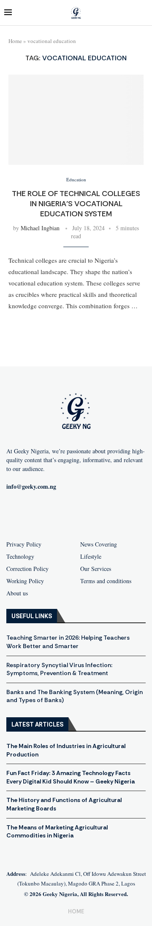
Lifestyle (90, 557)
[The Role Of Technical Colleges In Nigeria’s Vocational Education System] (76, 119)
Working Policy (25, 581)
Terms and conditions (105, 581)
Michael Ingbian (40, 228)
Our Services (95, 569)
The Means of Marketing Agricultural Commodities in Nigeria (57, 832)
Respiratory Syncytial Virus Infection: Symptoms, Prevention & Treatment (59, 669)
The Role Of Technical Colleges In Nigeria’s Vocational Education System (76, 203)
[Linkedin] (116, 514)
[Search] (143, 13)
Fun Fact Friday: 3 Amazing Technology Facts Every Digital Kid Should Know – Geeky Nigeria (70, 777)
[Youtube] (62, 514)
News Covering (98, 544)
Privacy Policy (23, 544)
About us (17, 593)
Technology (20, 557)
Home (15, 41)
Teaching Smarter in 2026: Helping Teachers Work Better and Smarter (68, 642)
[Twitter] (89, 514)
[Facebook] (35, 514)
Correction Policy (27, 569)
